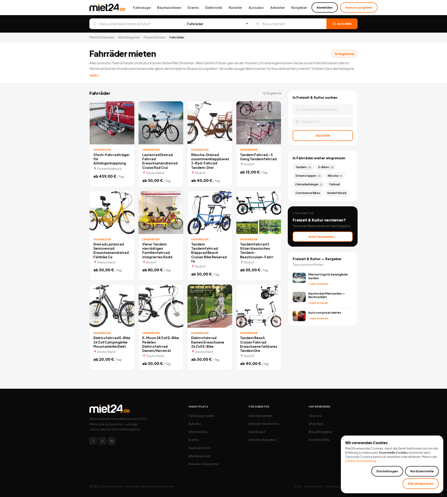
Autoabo (256, 7)
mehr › (94, 75)
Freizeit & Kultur (155, 37)
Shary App (316, 424)
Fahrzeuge (142, 7)
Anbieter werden (260, 416)
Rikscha (335, 175)
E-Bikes (326, 167)
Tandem (303, 167)
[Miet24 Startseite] (107, 7)
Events (193, 7)
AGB (298, 486)
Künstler (235, 7)
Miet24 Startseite (101, 37)
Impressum (334, 486)
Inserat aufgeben (358, 7)
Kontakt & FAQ (319, 440)
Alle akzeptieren (421, 483)
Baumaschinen (169, 7)
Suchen (344, 24)
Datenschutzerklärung (360, 461)
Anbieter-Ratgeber (262, 440)
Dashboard (257, 432)
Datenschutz (313, 486)
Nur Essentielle (422, 471)
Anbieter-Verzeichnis (204, 464)
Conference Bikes (307, 193)
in (102, 441)
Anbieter (277, 7)
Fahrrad (334, 184)
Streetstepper (308, 175)
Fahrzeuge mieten (202, 416)
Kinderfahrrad (336, 193)
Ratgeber (299, 7)
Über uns (315, 416)
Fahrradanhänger (308, 184)
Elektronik (213, 7)
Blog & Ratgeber (320, 432)
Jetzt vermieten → (322, 236)
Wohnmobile (198, 432)
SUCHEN (323, 135)
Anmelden (325, 7)
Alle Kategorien (129, 37)
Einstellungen (387, 471)
